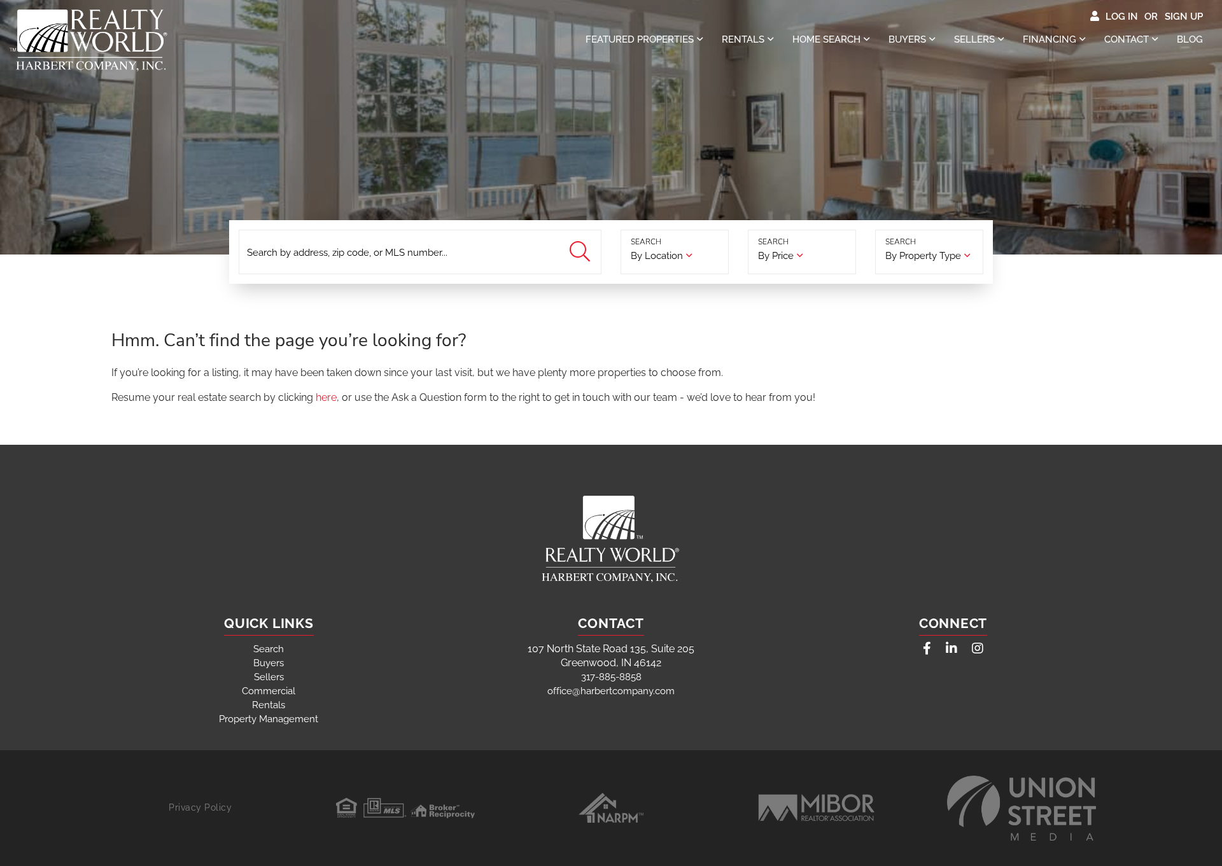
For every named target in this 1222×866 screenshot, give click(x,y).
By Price (776, 256)
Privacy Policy (200, 807)
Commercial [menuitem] (268, 691)
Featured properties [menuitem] (640, 39)
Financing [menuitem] (1049, 39)
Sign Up (1184, 16)
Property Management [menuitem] (268, 719)
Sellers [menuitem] (974, 39)
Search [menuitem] (268, 649)
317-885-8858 (611, 677)
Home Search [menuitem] (826, 39)
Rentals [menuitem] (743, 39)
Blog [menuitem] (1190, 39)
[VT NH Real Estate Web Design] (1021, 808)
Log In (1122, 16)
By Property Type (923, 256)
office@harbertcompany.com (611, 691)
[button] (581, 252)
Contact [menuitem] (1126, 39)
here (326, 397)
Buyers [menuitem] (907, 39)
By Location (657, 256)
